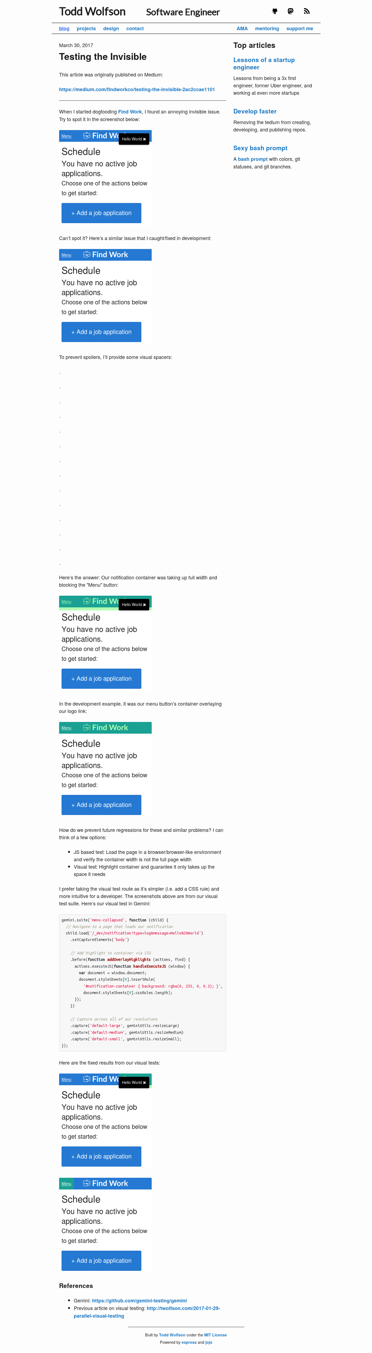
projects (86, 28)
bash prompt (253, 158)
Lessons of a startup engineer (264, 63)
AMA (242, 28)
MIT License (215, 1334)
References (76, 1285)
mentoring (267, 28)
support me (299, 28)
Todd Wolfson (92, 11)
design (111, 28)
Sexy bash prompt (260, 147)
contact (135, 28)
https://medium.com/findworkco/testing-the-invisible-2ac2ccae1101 (137, 89)
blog (64, 28)
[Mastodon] (290, 13)
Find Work (130, 111)
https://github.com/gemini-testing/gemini (139, 1300)
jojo (208, 1342)
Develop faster (255, 111)
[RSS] (307, 13)
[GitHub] (274, 13)
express (189, 1342)
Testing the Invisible (103, 56)
